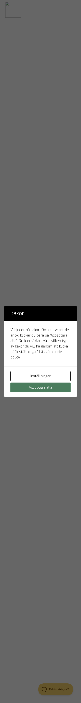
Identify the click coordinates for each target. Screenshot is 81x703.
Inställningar (40, 376)
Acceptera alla (40, 387)
